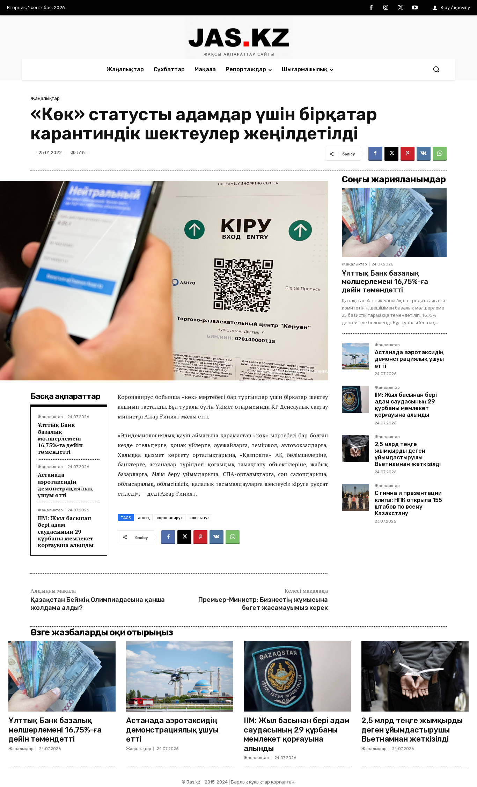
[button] (436, 69)
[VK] (424, 154)
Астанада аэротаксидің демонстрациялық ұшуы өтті (65, 485)
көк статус (200, 517)
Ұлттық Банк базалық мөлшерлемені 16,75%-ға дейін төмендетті (60, 438)
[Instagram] (386, 8)
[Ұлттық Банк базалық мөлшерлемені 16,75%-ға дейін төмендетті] (394, 222)
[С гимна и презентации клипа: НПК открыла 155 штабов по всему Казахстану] (355, 497)
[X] (400, 8)
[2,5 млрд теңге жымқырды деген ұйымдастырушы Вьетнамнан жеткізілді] (355, 448)
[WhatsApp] (440, 154)
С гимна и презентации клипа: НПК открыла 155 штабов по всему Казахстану (408, 503)
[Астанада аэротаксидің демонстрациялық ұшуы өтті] (355, 356)
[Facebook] (371, 8)
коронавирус (170, 517)
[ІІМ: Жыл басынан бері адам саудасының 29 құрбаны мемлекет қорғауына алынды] (355, 399)
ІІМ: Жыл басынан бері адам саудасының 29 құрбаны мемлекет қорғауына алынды (66, 531)
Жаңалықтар (45, 98)
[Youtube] (415, 8)
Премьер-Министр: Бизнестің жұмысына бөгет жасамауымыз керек (263, 604)
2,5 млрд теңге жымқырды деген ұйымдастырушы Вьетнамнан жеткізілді (408, 454)
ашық (144, 517)
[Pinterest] (407, 154)
